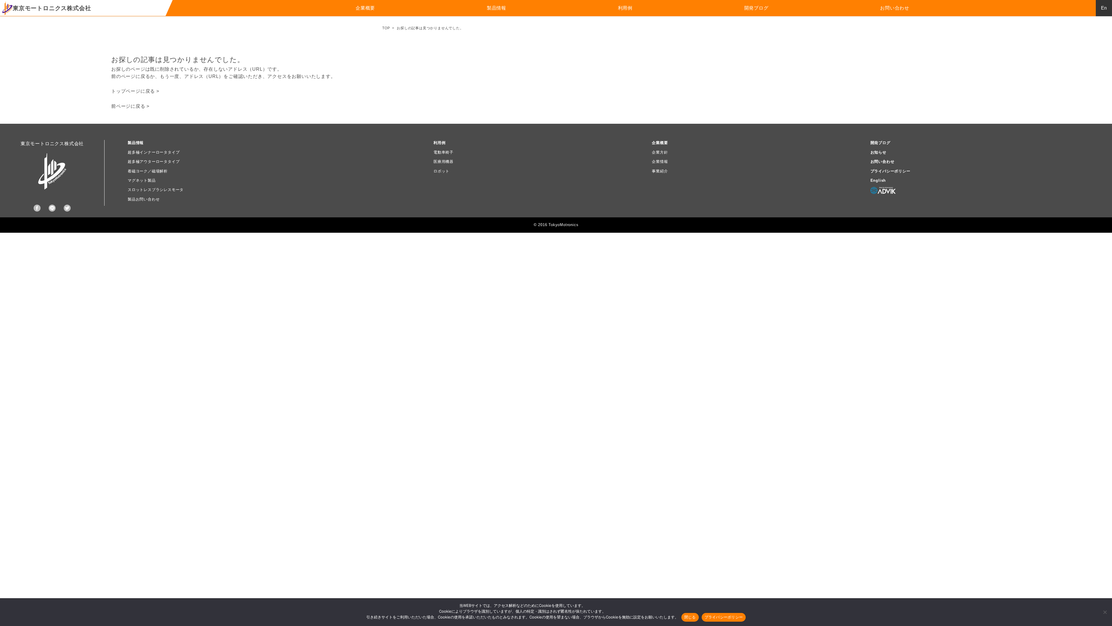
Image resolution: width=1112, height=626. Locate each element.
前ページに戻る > (130, 106)
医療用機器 (443, 161)
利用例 (625, 8)
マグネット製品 (142, 180)
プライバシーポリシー (890, 171)
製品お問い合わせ (144, 199)
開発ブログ (756, 8)
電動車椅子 (443, 152)
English (878, 180)
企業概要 (365, 8)
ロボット (441, 171)
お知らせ (878, 152)
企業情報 (660, 161)
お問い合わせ (894, 8)
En (1104, 8)
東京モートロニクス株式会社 (52, 8)
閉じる (690, 617)
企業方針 (660, 152)
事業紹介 (660, 171)
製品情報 (496, 8)
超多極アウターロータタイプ (154, 161)
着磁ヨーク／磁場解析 (148, 171)
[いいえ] (1105, 612)
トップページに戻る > (135, 91)
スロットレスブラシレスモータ (156, 190)
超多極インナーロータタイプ (154, 152)
